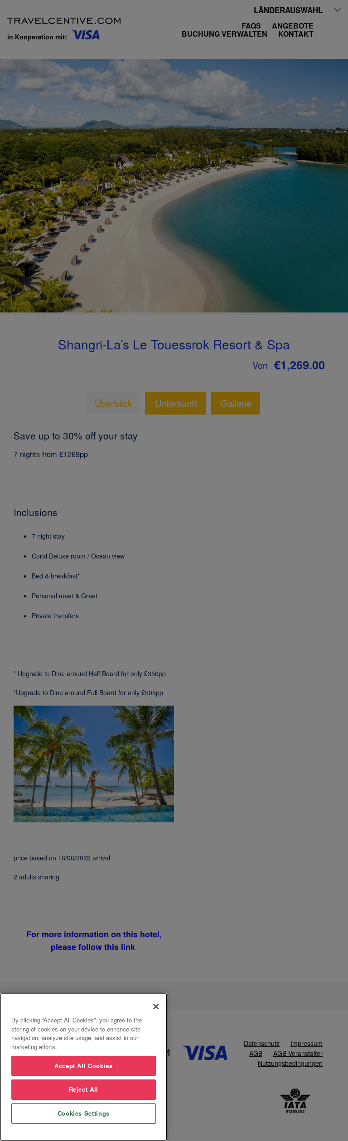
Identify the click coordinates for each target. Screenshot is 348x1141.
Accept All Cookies (83, 1065)
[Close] (156, 1007)
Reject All (84, 1089)
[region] (83, 1067)
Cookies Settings (84, 1113)
